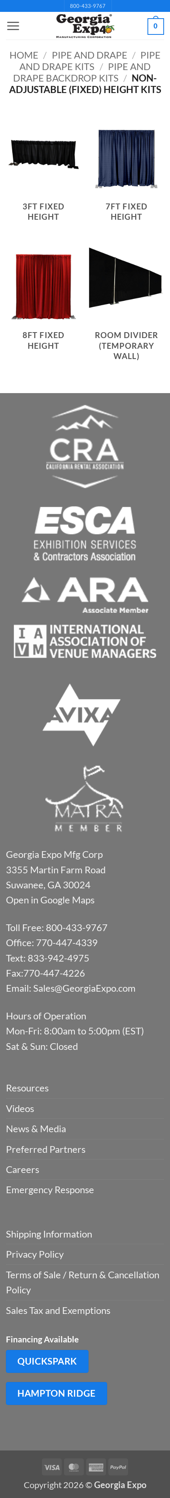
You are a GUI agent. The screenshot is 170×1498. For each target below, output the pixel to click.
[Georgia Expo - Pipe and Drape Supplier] (85, 26)
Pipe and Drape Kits (90, 60)
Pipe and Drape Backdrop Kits (82, 72)
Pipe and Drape (89, 55)
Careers (22, 1169)
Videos (20, 1108)
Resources (27, 1087)
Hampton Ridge (56, 1393)
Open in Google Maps (50, 899)
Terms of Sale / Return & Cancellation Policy (82, 1282)
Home (23, 55)
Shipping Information (49, 1233)
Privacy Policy (35, 1254)
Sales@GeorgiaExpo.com (84, 988)
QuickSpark (47, 1361)
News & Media (36, 1128)
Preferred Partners (45, 1149)
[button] (13, 26)
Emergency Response (50, 1189)
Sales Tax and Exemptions (58, 1310)
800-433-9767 (88, 6)
